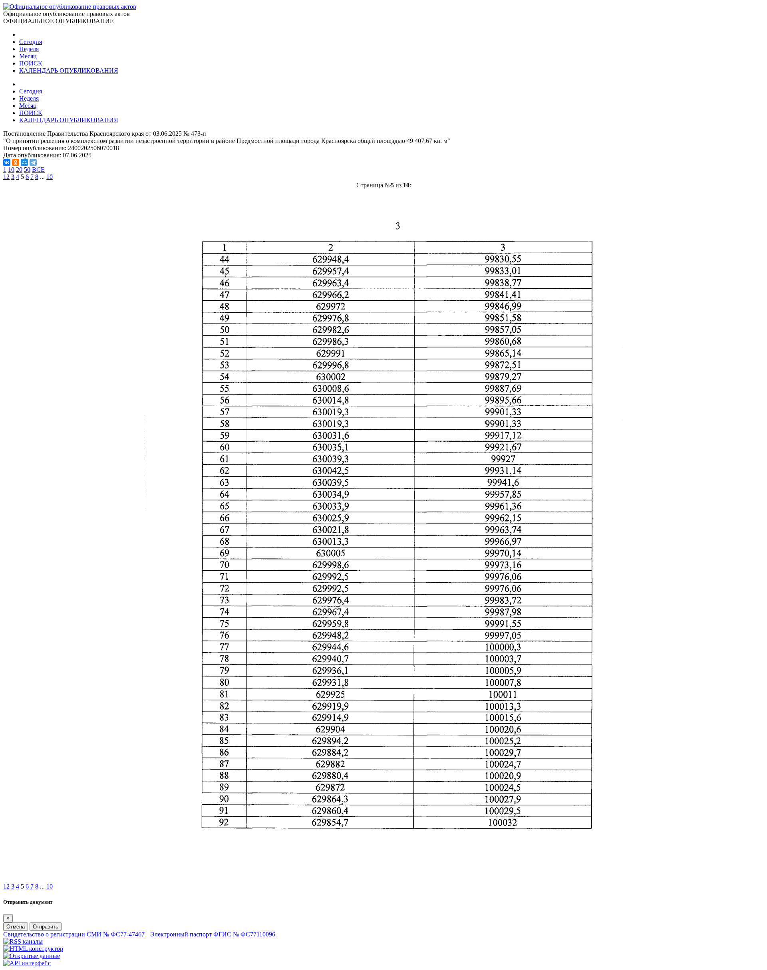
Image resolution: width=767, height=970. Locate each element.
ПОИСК (30, 63)
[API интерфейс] (27, 963)
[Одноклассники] (15, 162)
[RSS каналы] (23, 941)
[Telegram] (33, 162)
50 (27, 169)
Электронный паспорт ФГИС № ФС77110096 (212, 934)
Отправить (45, 927)
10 (11, 169)
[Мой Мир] (24, 162)
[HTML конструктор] (33, 948)
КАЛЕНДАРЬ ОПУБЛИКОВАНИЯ (68, 70)
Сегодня (30, 41)
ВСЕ (38, 169)
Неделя (29, 49)
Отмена (15, 927)
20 (19, 169)
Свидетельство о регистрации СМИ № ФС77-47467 (74, 934)
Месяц (28, 56)
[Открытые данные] (31, 955)
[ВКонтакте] (6, 162)
